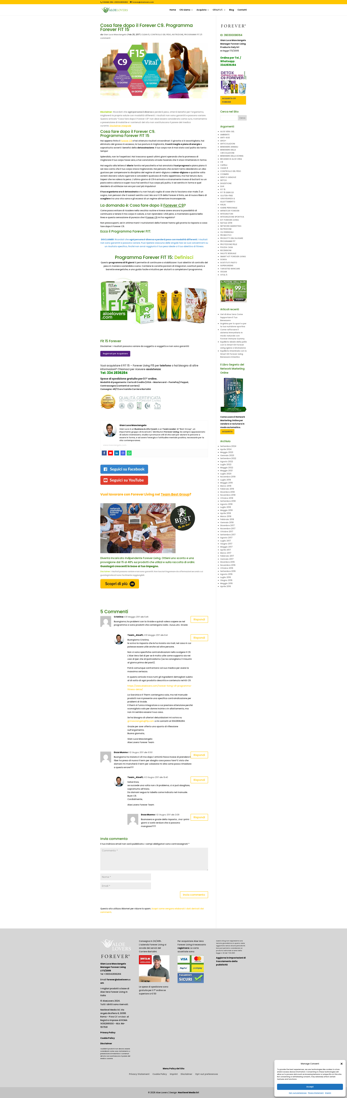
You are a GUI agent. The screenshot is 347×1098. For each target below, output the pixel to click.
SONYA (223, 259)
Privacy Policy (107, 1032)
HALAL (223, 204)
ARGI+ (223, 140)
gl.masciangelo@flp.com (140, 721)
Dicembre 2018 (227, 492)
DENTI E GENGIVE (228, 177)
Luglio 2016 (225, 577)
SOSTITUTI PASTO (228, 262)
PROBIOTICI (225, 235)
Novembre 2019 (227, 476)
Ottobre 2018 (226, 498)
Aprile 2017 (225, 549)
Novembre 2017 (227, 528)
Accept (310, 1086)
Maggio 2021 (226, 470)
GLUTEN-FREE (226, 195)
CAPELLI (223, 165)
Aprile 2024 (226, 449)
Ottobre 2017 (226, 531)
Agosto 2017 (226, 537)
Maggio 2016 (226, 583)
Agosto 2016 (226, 574)
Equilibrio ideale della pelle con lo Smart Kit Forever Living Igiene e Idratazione (233, 344)
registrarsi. (184, 948)
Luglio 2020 (225, 473)
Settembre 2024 (228, 446)
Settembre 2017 (228, 534)
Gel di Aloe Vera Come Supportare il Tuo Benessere (231, 317)
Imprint (328, 1093)
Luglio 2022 (225, 464)
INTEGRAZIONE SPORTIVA (232, 216)
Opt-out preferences (298, 1093)
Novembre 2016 (227, 565)
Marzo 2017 (225, 553)
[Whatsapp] (129, 453)
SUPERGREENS (226, 265)
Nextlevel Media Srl (188, 1092)
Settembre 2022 (228, 458)
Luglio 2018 (225, 507)
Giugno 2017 (226, 543)
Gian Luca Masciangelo (115, 34)
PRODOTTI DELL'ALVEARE (231, 238)
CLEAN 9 (145, 34)
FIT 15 (222, 189)
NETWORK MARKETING (230, 226)
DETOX (223, 180)
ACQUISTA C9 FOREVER (229, 100)
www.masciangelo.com (114, 445)
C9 (221, 162)
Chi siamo (184, 10)
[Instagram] (123, 453)
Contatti (242, 10)
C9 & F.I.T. (218, 10)
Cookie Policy (107, 1038)
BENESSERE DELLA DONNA (231, 156)
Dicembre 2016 (227, 562)
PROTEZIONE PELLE (228, 244)
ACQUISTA (227, 431)
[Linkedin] (116, 453)
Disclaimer (106, 1043)
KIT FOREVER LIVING (229, 220)
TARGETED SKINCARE (230, 268)
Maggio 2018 (226, 510)
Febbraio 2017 (227, 556)
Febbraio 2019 (227, 489)
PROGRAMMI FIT (191, 34)
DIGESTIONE (226, 183)
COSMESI (224, 174)
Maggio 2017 (226, 546)
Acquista (201, 10)
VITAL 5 (223, 274)
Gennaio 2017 (227, 559)
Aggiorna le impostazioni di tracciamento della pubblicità (231, 961)
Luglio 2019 (225, 479)
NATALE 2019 (226, 223)
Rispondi (199, 619)
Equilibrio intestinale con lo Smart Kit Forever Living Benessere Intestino (233, 354)
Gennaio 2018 (227, 522)
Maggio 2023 (226, 452)
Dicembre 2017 (227, 525)
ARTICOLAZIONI (227, 143)
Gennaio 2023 (227, 455)
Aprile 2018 (225, 513)
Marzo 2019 (225, 486)
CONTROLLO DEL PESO (160, 34)
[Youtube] (110, 453)
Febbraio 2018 (227, 519)
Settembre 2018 (228, 501)
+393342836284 (112, 974)
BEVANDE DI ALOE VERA (231, 159)
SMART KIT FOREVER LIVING (233, 256)
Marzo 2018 (225, 516)
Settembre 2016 (228, 571)
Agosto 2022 (226, 461)
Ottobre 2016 (226, 568)
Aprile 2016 (225, 586)
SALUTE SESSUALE (228, 253)
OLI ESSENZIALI (227, 232)
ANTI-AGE (225, 137)
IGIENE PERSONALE (228, 207)
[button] (341, 1063)
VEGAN (223, 271)
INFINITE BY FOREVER (229, 210)
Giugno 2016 (226, 580)
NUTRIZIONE (177, 34)
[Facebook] (104, 453)
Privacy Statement (316, 1093)
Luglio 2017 (225, 540)
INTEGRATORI (226, 213)
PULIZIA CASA (226, 247)
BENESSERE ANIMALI (229, 146)
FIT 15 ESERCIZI (227, 192)
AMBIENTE (224, 134)
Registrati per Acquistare (115, 353)
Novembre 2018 (227, 495)
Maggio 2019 (226, 482)
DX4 (222, 186)
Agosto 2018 (226, 504)
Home (173, 10)
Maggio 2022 (226, 467)
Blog (231, 10)
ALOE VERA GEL (227, 131)
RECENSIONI (225, 250)
